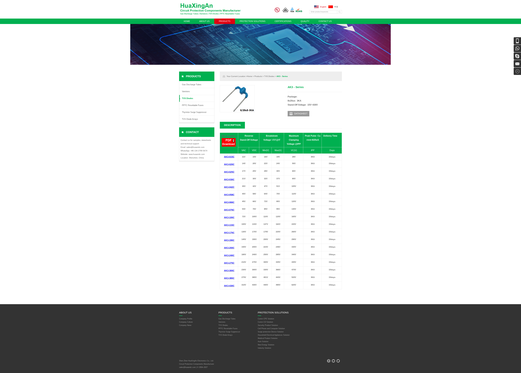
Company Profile (185, 319)
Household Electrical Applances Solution (274, 335)
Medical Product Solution (267, 338)
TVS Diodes (187, 98)
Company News (185, 325)
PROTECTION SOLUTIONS (252, 21)
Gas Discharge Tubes (191, 84)
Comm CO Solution (265, 322)
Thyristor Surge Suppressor (194, 112)
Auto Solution (263, 341)
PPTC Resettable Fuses (193, 105)
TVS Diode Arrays (190, 119)
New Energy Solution (266, 345)
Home (187, 21)
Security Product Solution (268, 325)
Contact (192, 132)
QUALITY (305, 21)
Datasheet (300, 113)
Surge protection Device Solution (271, 332)
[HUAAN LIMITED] (211, 15)
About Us (204, 21)
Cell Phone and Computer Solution (271, 328)
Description (232, 125)
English (323, 7)
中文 (336, 7)
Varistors (186, 91)
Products (224, 21)
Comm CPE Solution (266, 319)
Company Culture (186, 322)
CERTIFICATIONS (283, 21)
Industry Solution (264, 348)
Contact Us (325, 21)
